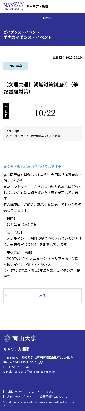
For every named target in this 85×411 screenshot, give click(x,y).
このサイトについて (41, 391)
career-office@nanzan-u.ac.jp (35, 371)
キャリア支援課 (16, 348)
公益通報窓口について (53, 396)
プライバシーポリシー (20, 396)
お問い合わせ (14, 391)
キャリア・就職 (37, 6)
